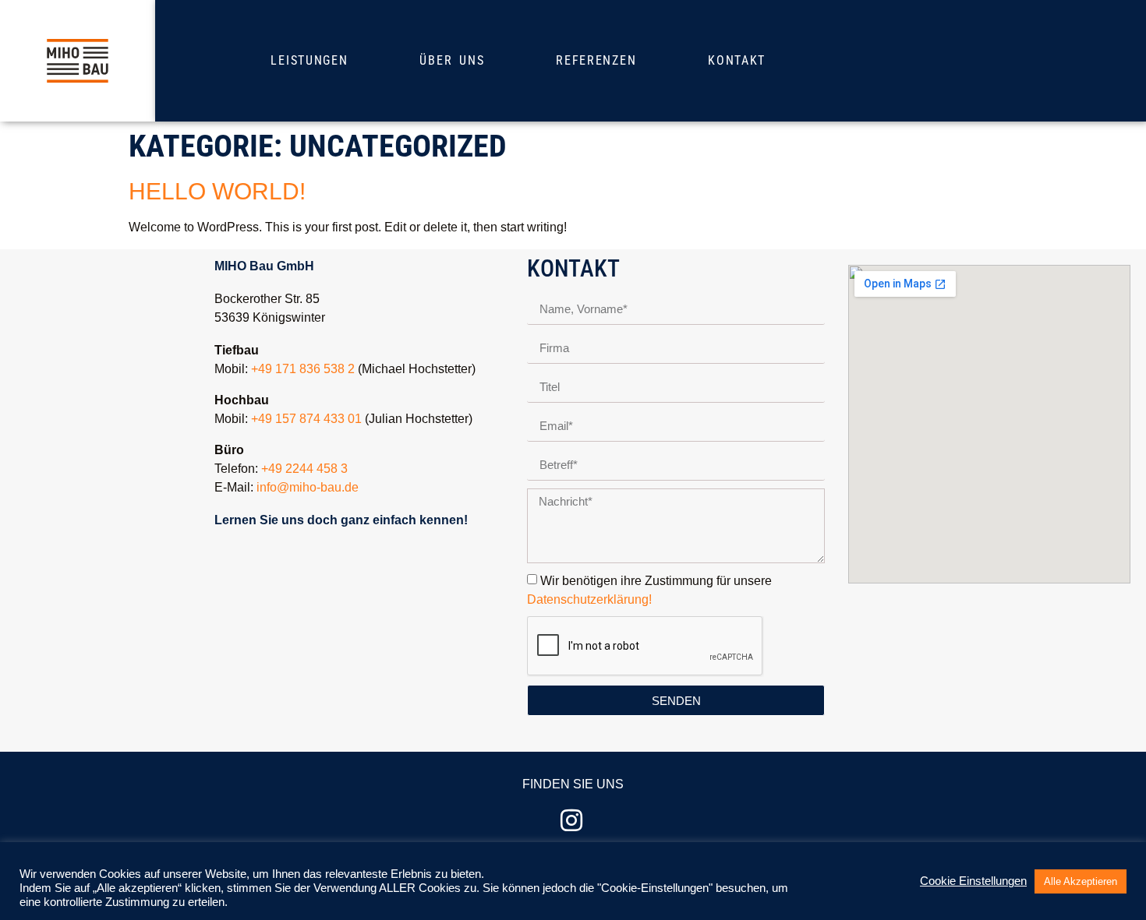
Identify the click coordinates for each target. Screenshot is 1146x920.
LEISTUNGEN (309, 60)
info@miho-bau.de (307, 487)
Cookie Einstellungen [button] (973, 881)
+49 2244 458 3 (304, 468)
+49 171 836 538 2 (303, 368)
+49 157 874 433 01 (306, 418)
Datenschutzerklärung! (589, 599)
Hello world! (217, 191)
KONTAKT (737, 60)
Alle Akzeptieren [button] (1080, 881)
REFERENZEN (596, 60)
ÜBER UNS (451, 60)
